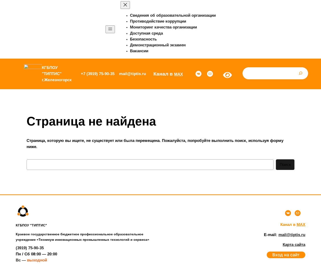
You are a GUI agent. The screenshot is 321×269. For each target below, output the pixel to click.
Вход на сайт (286, 254)
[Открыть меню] (110, 29)
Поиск (285, 164)
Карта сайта (294, 244)
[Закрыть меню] (125, 5)
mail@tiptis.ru (291, 235)
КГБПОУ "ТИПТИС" (31, 225)
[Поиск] (300, 73)
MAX (178, 74)
